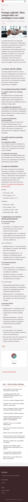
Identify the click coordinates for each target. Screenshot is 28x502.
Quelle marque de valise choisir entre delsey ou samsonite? (12, 457)
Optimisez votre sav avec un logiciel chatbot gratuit (12, 423)
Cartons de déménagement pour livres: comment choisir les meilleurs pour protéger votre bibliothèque (13, 418)
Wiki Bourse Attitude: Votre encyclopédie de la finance (13, 441)
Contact (3, 493)
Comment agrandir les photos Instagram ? (13, 413)
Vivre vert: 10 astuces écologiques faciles (13, 400)
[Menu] (25, 1)
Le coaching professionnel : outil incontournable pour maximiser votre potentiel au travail (12, 395)
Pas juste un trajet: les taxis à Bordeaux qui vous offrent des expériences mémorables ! (14, 436)
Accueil (3, 5)
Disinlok (4, 472)
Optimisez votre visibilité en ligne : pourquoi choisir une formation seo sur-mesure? (13, 447)
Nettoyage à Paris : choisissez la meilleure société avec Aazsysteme (13, 404)
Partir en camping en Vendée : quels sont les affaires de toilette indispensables (13, 409)
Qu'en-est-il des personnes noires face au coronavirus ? (13, 428)
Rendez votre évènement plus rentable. (13, 432)
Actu (7, 5)
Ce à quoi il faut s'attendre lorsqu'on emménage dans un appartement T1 (12, 452)
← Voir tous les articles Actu (8, 372)
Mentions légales (5, 490)
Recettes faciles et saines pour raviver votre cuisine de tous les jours (12, 389)
